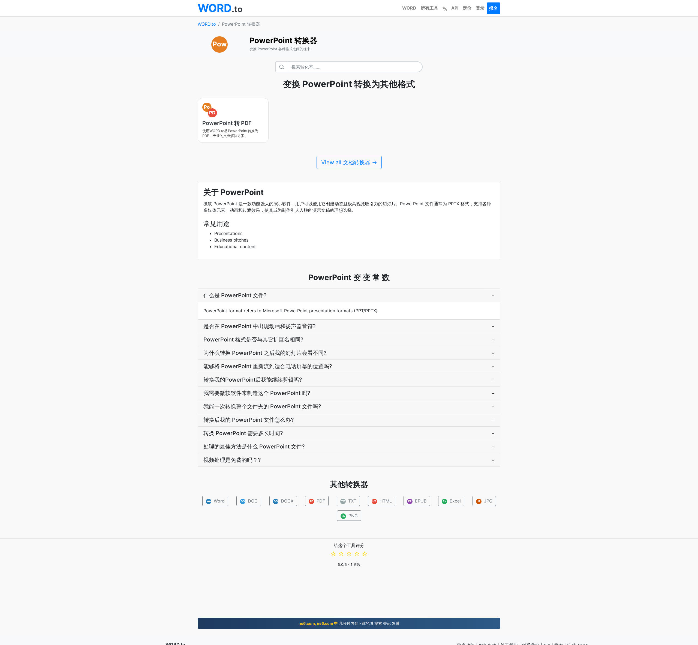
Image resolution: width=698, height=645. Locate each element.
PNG (349, 515)
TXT (348, 501)
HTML (382, 501)
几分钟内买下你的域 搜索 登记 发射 (349, 623)
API (454, 8)
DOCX (283, 501)
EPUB (417, 501)
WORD (409, 8)
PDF (317, 501)
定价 (467, 8)
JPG (484, 501)
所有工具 (429, 8)
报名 (493, 8)
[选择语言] (444, 7)
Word (215, 501)
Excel (452, 501)
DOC (249, 501)
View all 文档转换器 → (349, 162)
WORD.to (207, 24)
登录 (480, 8)
